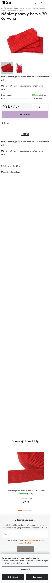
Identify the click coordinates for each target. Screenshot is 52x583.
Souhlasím (37, 577)
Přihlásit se (25, 549)
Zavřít (15, 123)
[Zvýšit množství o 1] (46, 107)
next (48, 464)
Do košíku (25, 114)
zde (27, 563)
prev (2, 464)
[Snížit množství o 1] (34, 107)
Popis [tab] (25, 134)
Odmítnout (13, 577)
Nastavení (25, 569)
